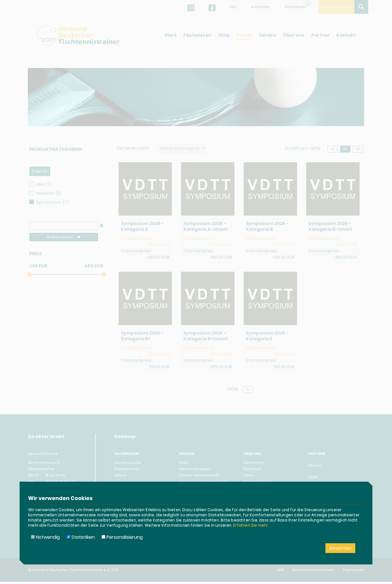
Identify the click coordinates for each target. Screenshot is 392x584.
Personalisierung (124, 537)
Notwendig (47, 537)
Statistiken (82, 537)
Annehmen (340, 548)
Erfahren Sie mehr (250, 525)
